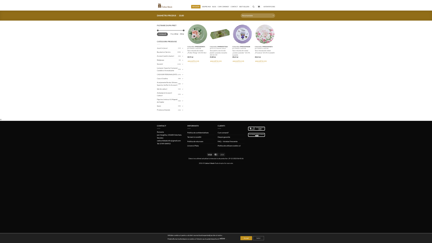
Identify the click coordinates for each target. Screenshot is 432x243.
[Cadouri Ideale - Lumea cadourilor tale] (166, 5)
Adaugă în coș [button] (193, 61)
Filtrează (162, 34)
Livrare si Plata (193, 146)
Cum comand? (223, 7)
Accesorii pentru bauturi (165, 56)
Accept (246, 238)
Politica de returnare (195, 141)
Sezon (159, 106)
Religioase (160, 60)
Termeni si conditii (194, 137)
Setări (258, 238)
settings (222, 238)
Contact (234, 7)
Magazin (195, 7)
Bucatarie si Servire (163, 52)
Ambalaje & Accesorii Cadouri (164, 94)
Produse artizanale (163, 110)
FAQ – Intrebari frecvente (227, 141)
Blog (214, 7)
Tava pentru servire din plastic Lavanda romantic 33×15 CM (218, 53)
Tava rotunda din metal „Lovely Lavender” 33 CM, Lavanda (241, 53)
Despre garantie (224, 137)
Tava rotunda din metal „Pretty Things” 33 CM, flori (196, 52)
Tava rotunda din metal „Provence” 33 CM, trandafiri (265, 52)
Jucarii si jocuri (162, 48)
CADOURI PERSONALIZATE (167, 74)
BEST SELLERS (244, 7)
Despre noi (206, 7)
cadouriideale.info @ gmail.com (169, 141)
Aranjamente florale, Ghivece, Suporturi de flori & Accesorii (167, 83)
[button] (253, 6)
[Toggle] (182, 48)
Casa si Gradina (162, 78)
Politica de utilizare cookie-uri (229, 146)
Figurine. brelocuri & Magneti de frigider (167, 100)
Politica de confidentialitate (198, 133)
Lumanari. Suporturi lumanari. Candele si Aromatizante (167, 69)
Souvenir (160, 64)
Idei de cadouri (162, 89)
